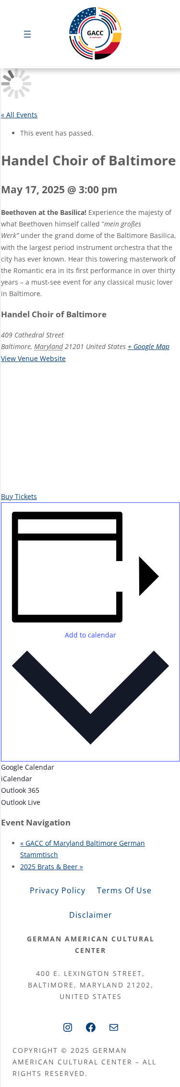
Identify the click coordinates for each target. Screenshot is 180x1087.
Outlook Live (20, 802)
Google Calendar (27, 767)
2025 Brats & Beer (51, 866)
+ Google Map (148, 346)
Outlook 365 (20, 790)
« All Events (19, 114)
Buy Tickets (19, 496)
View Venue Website (33, 358)
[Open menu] (27, 34)
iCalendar (16, 778)
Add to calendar (90, 634)
